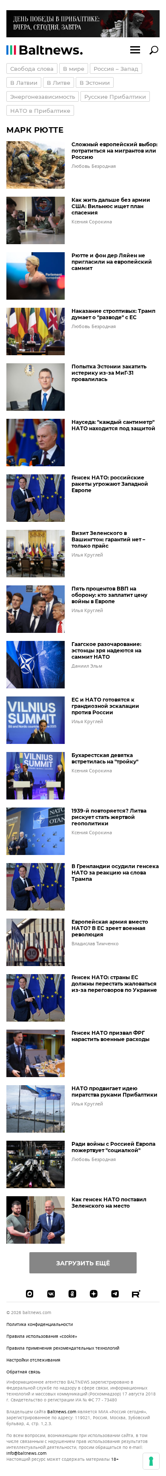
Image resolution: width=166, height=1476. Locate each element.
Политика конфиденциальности (39, 1324)
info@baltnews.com (26, 1453)
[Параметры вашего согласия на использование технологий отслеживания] (151, 1461)
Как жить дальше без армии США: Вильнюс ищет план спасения (111, 206)
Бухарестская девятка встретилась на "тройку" (105, 758)
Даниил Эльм (87, 666)
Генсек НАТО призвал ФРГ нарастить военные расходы (110, 1036)
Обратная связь (23, 1372)
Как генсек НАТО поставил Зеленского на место (109, 1202)
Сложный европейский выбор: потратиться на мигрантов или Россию (114, 150)
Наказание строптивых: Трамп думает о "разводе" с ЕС (113, 314)
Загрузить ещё (83, 1263)
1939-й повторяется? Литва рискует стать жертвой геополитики (109, 817)
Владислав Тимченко (95, 943)
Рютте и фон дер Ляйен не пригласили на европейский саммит (112, 261)
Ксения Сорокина (92, 221)
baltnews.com (61, 1412)
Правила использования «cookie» (41, 1336)
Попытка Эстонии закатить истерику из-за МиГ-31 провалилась (109, 372)
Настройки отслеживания (33, 1360)
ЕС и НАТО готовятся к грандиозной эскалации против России (105, 706)
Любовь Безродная (94, 166)
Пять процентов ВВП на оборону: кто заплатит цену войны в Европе (109, 594)
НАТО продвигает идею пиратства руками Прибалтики (114, 1091)
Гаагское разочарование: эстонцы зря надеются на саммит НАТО (106, 650)
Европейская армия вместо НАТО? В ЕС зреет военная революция (110, 928)
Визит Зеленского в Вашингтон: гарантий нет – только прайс (108, 539)
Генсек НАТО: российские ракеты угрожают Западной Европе (110, 483)
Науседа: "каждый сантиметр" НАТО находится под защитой (113, 425)
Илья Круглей (87, 554)
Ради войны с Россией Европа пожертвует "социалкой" (113, 1147)
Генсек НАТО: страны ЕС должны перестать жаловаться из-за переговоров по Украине (114, 983)
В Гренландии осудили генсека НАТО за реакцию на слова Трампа (115, 872)
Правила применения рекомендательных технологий (62, 1348)
